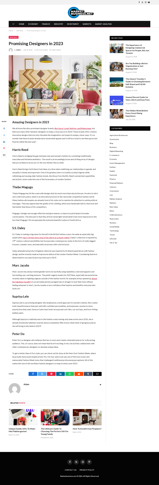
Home (21, 24)
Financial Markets (116, 183)
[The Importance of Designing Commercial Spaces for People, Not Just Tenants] (116, 48)
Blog (111, 143)
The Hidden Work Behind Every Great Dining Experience (137, 113)
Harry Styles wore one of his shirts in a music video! (46, 237)
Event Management (117, 163)
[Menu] (13, 24)
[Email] (4, 155)
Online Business (116, 215)
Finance (46, 24)
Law (111, 195)
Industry (58, 24)
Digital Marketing (116, 151)
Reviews (113, 223)
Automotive (114, 139)
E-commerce (114, 155)
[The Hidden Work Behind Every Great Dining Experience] (116, 114)
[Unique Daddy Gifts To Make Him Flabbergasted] (23, 417)
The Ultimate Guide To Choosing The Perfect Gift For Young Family (54, 431)
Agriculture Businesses (119, 135)
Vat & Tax (113, 243)
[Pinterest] (4, 148)
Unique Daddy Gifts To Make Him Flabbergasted (22, 430)
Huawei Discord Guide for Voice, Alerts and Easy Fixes (138, 98)
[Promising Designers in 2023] (55, 85)
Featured (113, 175)
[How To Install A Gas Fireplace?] (87, 417)
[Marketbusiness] (79, 12)
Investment (73, 24)
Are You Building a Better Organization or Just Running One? (137, 66)
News (112, 211)
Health (112, 171)
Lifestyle (113, 239)
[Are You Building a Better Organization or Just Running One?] (116, 66)
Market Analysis (103, 24)
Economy (33, 24)
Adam (18, 50)
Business (113, 147)
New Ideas (14, 37)
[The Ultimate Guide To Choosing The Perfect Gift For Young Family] (55, 417)
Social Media (114, 227)
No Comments (42, 50)
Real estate (114, 219)
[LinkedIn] (4, 142)
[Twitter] (4, 135)
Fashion (113, 167)
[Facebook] (4, 128)
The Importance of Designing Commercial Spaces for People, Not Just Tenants (137, 49)
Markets (87, 24)
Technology (114, 231)
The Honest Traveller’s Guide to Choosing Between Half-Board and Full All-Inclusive (138, 83)
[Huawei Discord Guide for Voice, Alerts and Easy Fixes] (116, 100)
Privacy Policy (87, 470)
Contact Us (71, 470)
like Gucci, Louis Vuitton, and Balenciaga (73, 128)
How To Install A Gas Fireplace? (87, 428)
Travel (112, 235)
